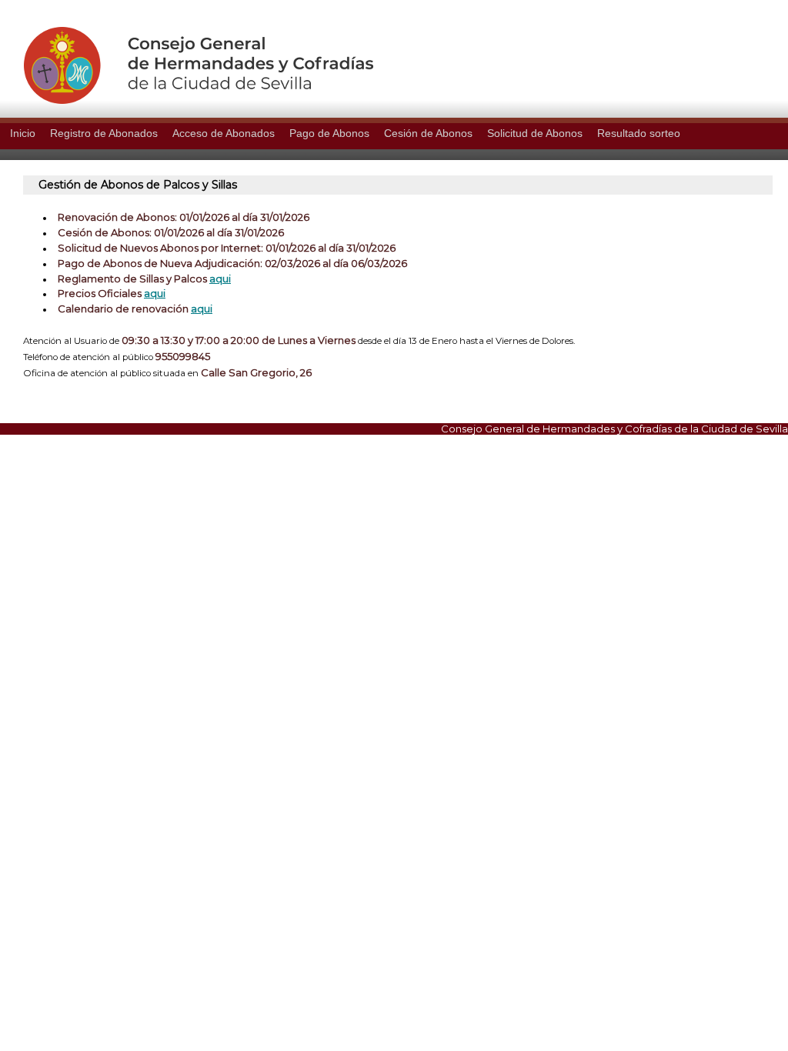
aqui (220, 278)
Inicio (22, 133)
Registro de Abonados (104, 133)
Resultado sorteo (638, 133)
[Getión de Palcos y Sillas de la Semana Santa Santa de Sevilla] (186, 100)
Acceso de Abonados (223, 133)
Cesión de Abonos (428, 133)
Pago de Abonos (329, 133)
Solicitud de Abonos (535, 133)
